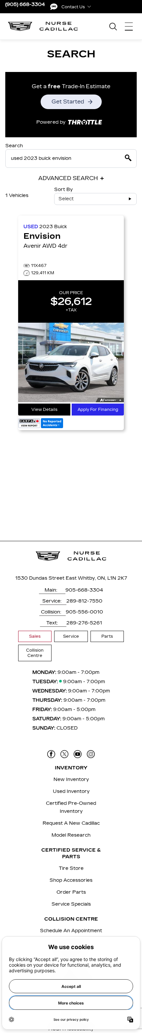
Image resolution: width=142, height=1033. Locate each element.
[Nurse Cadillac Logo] (43, 26)
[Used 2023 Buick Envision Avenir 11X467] (71, 363)
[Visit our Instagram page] (91, 754)
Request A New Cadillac (71, 823)
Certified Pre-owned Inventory (71, 807)
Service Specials (71, 904)
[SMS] (53, 6)
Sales (35, 636)
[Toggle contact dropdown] (89, 6)
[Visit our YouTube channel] (78, 754)
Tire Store (71, 868)
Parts (107, 636)
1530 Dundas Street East (46, 578)
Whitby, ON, (92, 578)
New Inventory (71, 779)
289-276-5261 (84, 623)
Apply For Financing (98, 409)
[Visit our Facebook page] (51, 754)
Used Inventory (71, 791)
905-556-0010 (84, 612)
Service (71, 636)
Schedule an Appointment (71, 931)
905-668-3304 (84, 590)
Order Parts (71, 892)
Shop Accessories (71, 880)
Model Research (71, 835)
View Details (44, 409)
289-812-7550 (84, 601)
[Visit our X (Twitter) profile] (64, 754)
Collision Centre (35, 653)
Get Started (68, 101)
